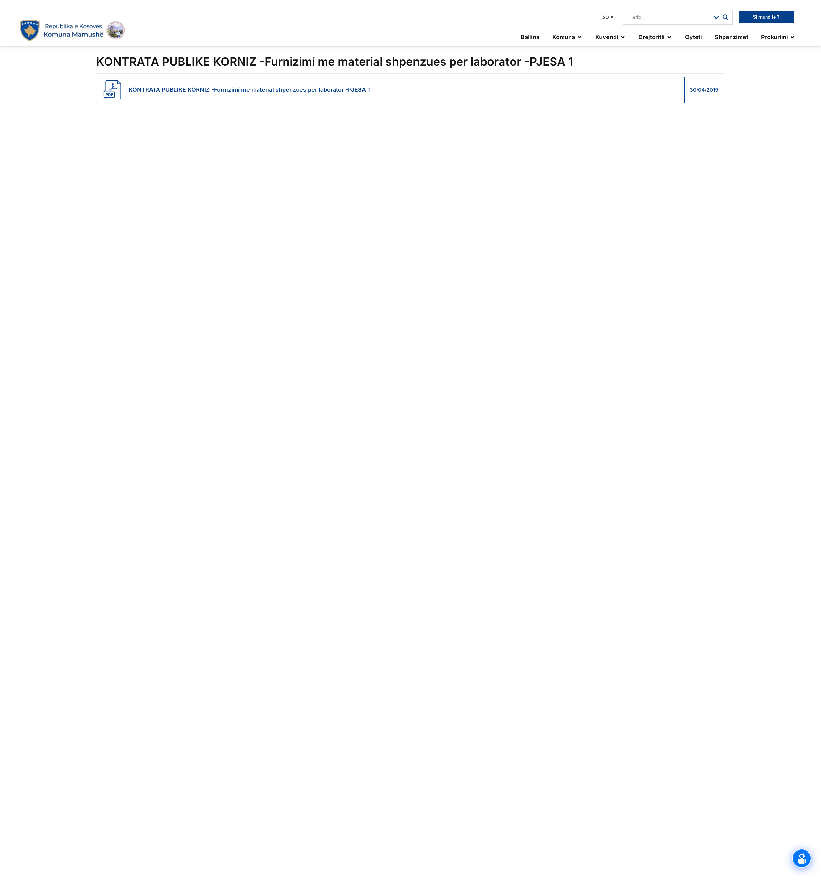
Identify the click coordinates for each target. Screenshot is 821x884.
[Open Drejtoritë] (669, 37)
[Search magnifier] (725, 17)
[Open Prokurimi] (792, 37)
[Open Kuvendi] (623, 37)
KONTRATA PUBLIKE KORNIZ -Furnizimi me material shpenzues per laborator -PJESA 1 (249, 89)
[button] (607, 17)
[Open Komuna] (579, 37)
